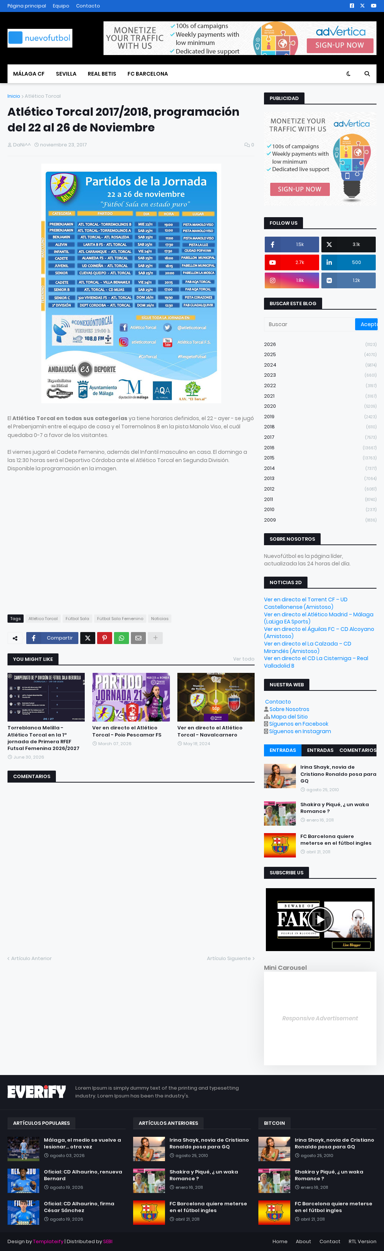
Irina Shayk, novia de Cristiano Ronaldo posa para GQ (338, 774)
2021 (320, 396)
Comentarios (357, 750)
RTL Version (362, 1241)
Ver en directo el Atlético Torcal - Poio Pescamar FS (126, 731)
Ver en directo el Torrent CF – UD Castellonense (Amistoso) (306, 603)
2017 (320, 437)
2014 (320, 468)
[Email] (138, 638)
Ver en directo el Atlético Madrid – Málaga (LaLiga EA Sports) (319, 618)
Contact (330, 1241)
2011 (320, 499)
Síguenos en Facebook (298, 724)
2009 (320, 519)
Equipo (61, 6)
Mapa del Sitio (289, 716)
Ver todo (244, 659)
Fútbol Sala (77, 619)
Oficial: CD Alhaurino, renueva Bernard (83, 1175)
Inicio (14, 96)
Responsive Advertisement (320, 1018)
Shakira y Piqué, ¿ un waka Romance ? (334, 808)
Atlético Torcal (43, 96)
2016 (320, 447)
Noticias (159, 619)
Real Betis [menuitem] (102, 74)
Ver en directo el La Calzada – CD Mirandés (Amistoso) (307, 647)
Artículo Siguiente (229, 958)
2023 (320, 375)
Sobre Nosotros (289, 709)
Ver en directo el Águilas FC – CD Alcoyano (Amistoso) (319, 632)
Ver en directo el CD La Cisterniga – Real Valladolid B (316, 662)
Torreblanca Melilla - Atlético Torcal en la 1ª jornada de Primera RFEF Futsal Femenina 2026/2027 (44, 738)
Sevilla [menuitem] (66, 74)
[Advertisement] (71, 550)
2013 (320, 478)
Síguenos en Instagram (300, 731)
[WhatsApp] (121, 638)
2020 (320, 406)
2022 (320, 385)
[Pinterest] (104, 638)
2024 (320, 364)
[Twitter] (87, 638)
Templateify (48, 1241)
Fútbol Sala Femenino (120, 619)
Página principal (27, 6)
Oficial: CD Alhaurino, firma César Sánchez (79, 1207)
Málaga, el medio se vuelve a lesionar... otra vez (82, 1143)
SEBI (107, 1241)
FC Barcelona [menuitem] (148, 74)
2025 (320, 354)
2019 (320, 416)
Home (280, 1241)
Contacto (88, 6)
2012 (320, 488)
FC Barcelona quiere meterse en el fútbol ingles (336, 840)
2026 (320, 344)
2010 (320, 509)
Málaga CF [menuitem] (29, 74)
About (303, 1241)
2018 (320, 426)
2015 (320, 457)
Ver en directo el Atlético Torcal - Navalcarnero (210, 731)
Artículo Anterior (31, 958)
